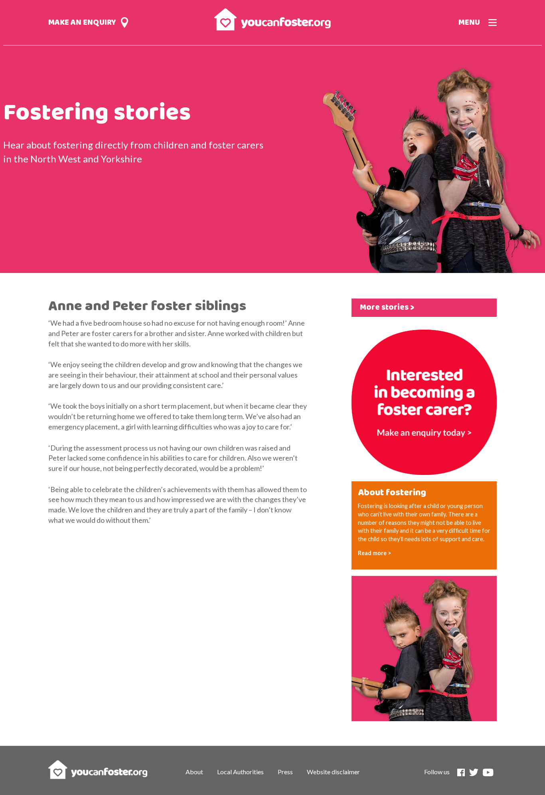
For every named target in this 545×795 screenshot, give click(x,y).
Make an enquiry (82, 22)
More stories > (387, 307)
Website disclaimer (333, 771)
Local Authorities (240, 771)
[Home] (272, 18)
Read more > (374, 553)
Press (285, 771)
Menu (469, 22)
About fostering (392, 492)
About (194, 771)
